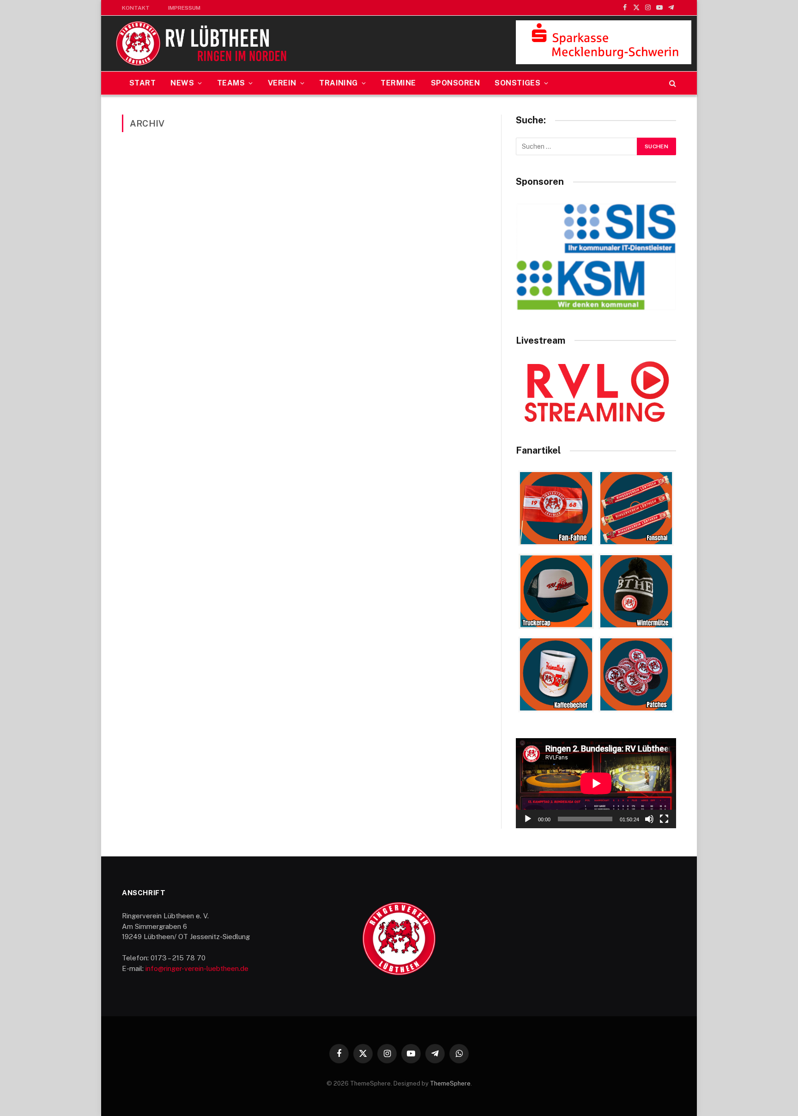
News (182, 83)
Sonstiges (517, 83)
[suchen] (671, 83)
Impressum (184, 8)
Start (142, 83)
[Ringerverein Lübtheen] (201, 43)
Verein (282, 83)
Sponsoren (455, 83)
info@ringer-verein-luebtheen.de (196, 968)
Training (338, 83)
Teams (231, 83)
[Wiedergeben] (527, 819)
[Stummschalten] (649, 819)
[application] (596, 783)
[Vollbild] (664, 819)
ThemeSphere (450, 1083)
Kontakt (136, 8)
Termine (398, 83)
